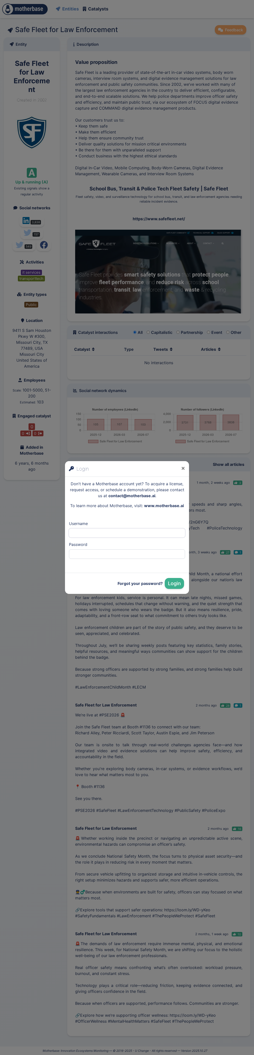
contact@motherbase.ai (131, 495)
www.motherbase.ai (164, 505)
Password (78, 544)
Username (78, 523)
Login (174, 583)
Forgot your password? (140, 583)
